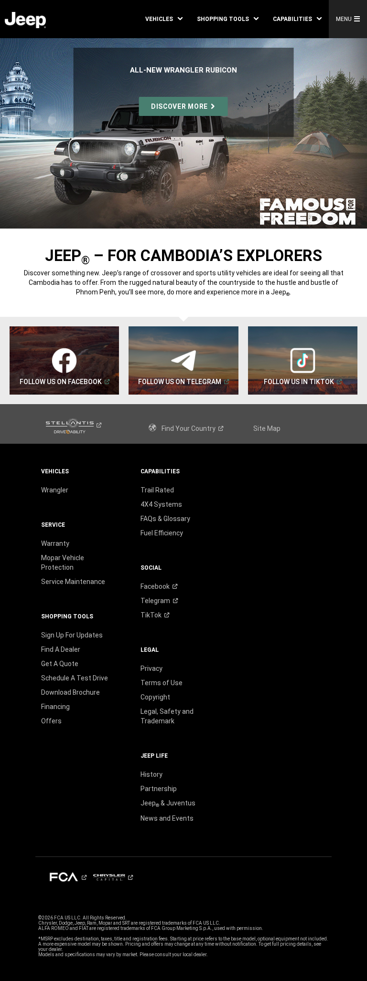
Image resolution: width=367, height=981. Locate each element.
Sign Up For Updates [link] (72, 635)
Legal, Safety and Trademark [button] (167, 716)
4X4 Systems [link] (161, 504)
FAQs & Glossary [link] (165, 518)
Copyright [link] (155, 697)
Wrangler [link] (54, 490)
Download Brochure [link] (70, 692)
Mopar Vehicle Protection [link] (62, 562)
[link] (25, 19)
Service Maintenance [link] (73, 581)
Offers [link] (51, 721)
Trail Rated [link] (157, 490)
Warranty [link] (55, 543)
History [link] (151, 774)
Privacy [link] (151, 668)
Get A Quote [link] (59, 664)
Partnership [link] (158, 789)
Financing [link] (55, 706)
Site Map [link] (267, 428)
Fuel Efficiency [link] (161, 533)
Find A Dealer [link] (60, 649)
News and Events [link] (167, 818)
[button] (164, 19)
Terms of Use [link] (161, 683)
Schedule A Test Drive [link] (74, 678)
